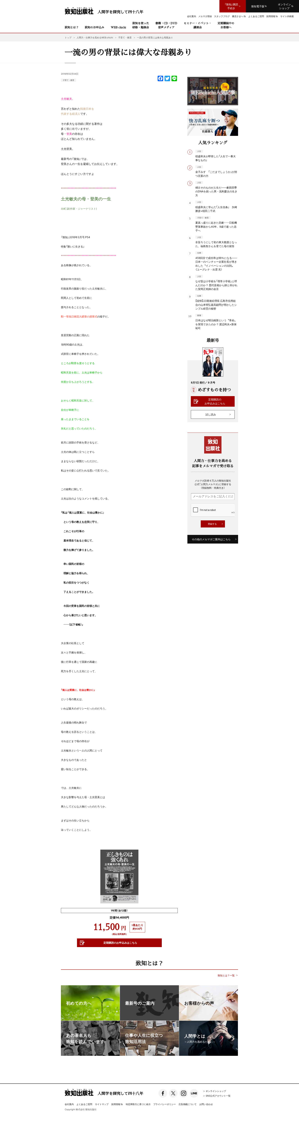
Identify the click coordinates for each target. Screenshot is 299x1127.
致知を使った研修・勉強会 (140, 25)
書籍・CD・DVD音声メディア (166, 25)
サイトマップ (101, 1104)
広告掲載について (188, 1104)
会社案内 (69, 1104)
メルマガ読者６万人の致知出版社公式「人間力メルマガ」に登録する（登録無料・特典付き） (212, 484)
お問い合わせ (206, 1104)
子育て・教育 (68, 80)
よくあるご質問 (84, 1104)
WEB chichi (118, 27)
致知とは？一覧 (226, 975)
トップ (68, 37)
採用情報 (115, 1104)
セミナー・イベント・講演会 (197, 25)
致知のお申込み (94, 27)
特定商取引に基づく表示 (138, 1104)
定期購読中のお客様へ (226, 25)
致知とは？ (72, 27)
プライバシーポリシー (164, 1104)
